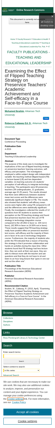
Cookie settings (15, 399)
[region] (27, 402)
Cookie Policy (19, 402)
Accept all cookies (27, 412)
